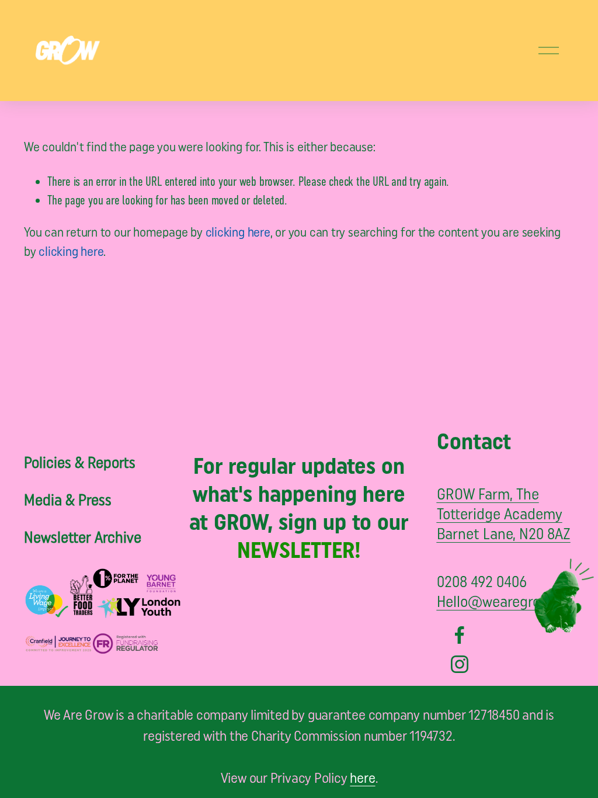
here (362, 779)
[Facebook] (459, 635)
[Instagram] (459, 664)
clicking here (238, 233)
